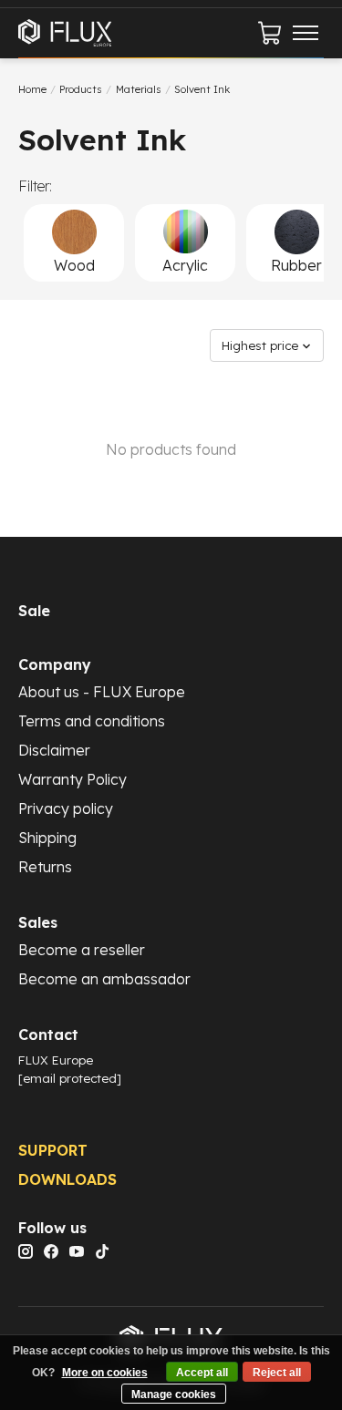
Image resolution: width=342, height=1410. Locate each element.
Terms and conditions (91, 721)
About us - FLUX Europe (101, 692)
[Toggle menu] (305, 33)
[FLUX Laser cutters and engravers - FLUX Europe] (64, 32)
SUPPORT (53, 1150)
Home (32, 89)
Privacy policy (65, 808)
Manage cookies (173, 1394)
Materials (138, 89)
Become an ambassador (104, 979)
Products (80, 89)
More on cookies (105, 1372)
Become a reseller (81, 950)
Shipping (47, 838)
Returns (45, 867)
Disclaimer (54, 750)
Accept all (202, 1372)
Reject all (277, 1372)
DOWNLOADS (67, 1179)
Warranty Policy (72, 779)
